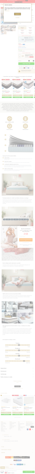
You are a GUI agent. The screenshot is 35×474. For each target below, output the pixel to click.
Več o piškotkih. (7, 10)
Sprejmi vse (17, 14)
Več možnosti (17, 17)
